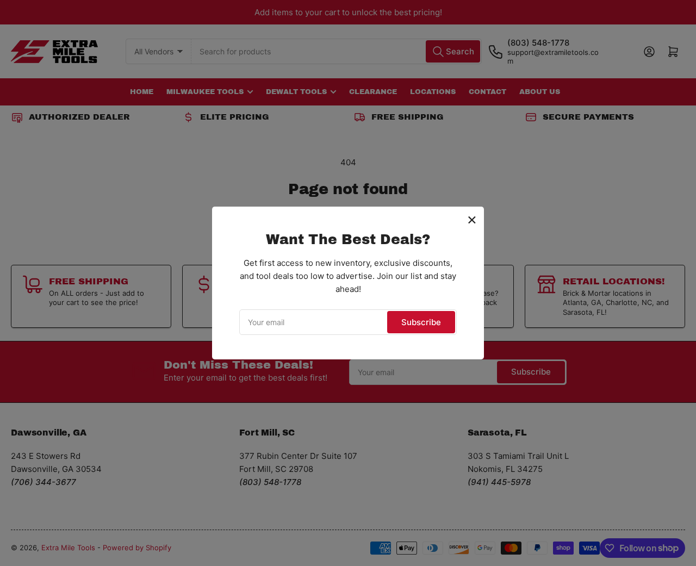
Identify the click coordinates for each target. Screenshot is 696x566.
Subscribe (421, 322)
